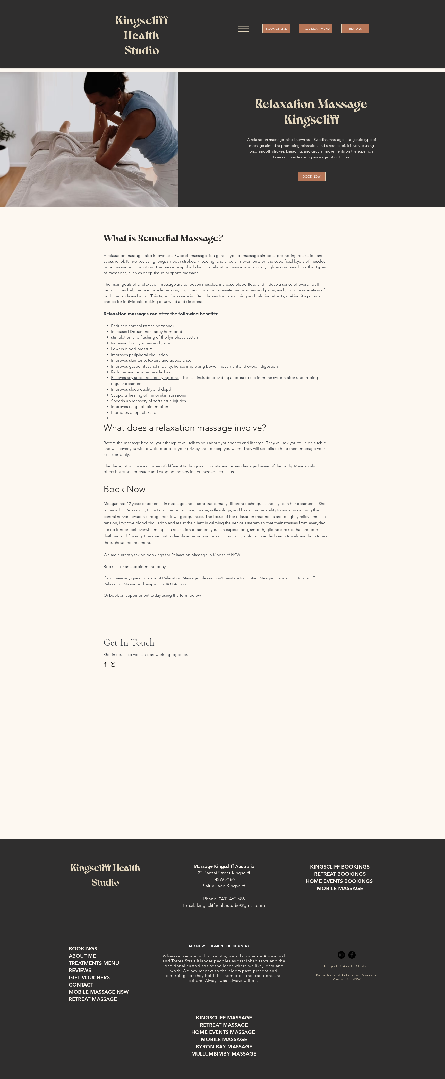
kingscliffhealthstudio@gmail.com (231, 905)
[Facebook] (352, 955)
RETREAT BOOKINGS (340, 874)
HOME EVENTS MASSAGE (223, 1032)
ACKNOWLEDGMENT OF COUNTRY (219, 946)
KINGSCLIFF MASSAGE (224, 1018)
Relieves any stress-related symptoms (145, 377)
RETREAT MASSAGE (224, 1025)
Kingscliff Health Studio (346, 966)
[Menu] (243, 29)
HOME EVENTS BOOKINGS (340, 881)
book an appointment (129, 595)
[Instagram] (341, 955)
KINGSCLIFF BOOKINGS (340, 867)
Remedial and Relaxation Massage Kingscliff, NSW (346, 977)
